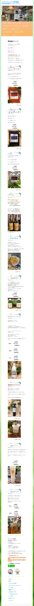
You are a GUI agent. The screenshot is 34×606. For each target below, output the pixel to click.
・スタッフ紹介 (10, 587)
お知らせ (4, 22)
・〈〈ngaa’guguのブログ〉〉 (13, 593)
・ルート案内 (10, 596)
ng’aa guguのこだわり (15, 28)
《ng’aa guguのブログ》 (7, 31)
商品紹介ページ (6, 28)
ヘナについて (14, 34)
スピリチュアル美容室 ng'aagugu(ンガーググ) (11, 2)
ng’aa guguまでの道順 (18, 31)
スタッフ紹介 (24, 25)
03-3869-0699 (17, 563)
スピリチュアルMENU (17, 22)
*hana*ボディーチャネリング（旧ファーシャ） (11, 25)
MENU (9, 22)
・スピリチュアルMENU (12, 583)
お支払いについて (6, 34)
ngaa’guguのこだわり (12, 591)
